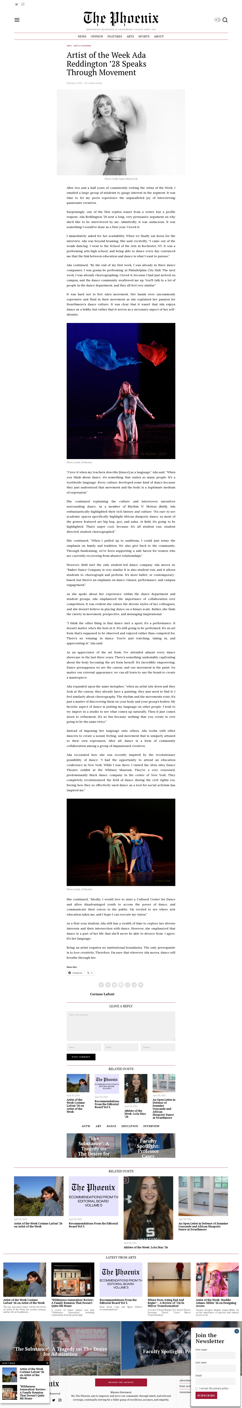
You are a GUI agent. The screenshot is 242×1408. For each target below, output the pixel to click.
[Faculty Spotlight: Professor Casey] (148, 1145)
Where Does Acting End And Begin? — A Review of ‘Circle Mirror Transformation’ (166, 1302)
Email (199, 1375)
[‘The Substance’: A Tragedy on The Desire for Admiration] (94, 1145)
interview (151, 1126)
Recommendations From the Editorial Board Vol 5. (107, 1104)
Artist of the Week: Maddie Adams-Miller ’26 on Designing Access (216, 1302)
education (129, 1126)
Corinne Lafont (94, 83)
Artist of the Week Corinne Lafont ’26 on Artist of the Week (76, 1105)
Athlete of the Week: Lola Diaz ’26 (135, 1113)
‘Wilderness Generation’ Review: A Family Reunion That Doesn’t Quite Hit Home (72, 1302)
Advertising (185, 1380)
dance (111, 1126)
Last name (201, 1362)
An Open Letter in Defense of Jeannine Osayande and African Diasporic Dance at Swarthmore (164, 1108)
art (98, 1126)
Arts (69, 46)
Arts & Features (82, 46)
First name (201, 1349)
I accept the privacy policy (213, 1388)
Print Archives (187, 1386)
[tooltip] (16, 4)
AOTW (86, 1126)
